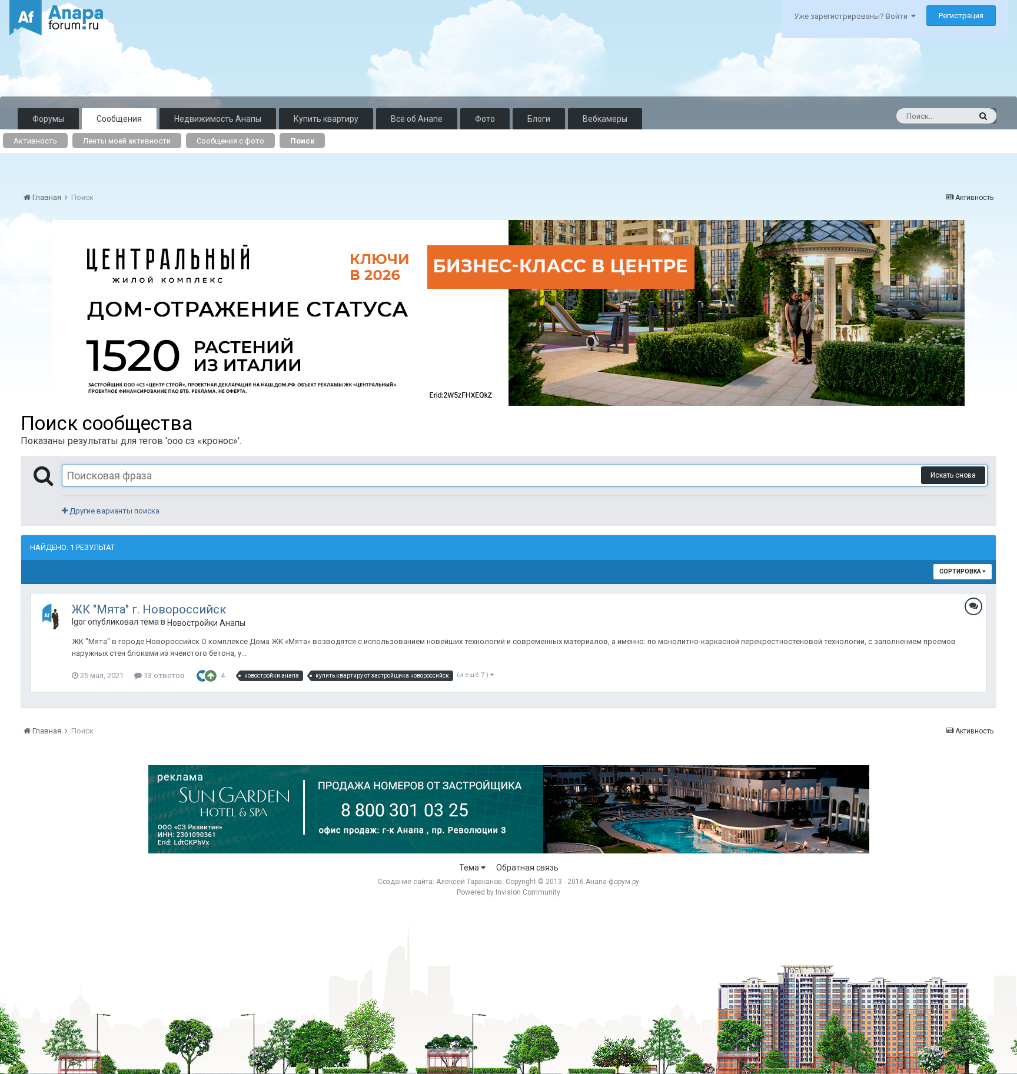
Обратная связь (527, 867)
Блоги (538, 119)
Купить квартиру (326, 119)
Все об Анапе (417, 119)
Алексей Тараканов (469, 882)
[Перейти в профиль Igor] (54, 616)
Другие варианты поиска (113, 510)
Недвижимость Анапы (217, 119)
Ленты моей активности (127, 140)
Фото (485, 119)
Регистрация (961, 15)
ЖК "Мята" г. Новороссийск (149, 609)
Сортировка (960, 571)
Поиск (302, 140)
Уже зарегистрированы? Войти (852, 16)
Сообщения (119, 119)
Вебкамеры (605, 119)
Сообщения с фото (230, 140)
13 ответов (163, 675)
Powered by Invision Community (508, 892)
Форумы (48, 119)
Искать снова (953, 475)
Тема (470, 867)
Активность (35, 140)
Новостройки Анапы (206, 623)
